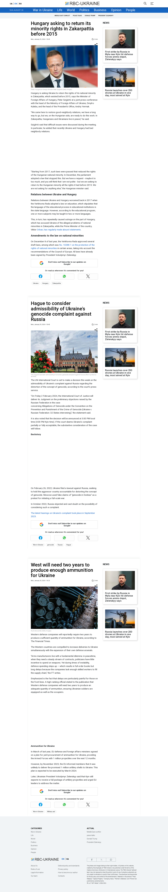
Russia (60, 545)
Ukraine (36, 283)
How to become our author (68, 872)
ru (20, 4)
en (16, 4)
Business (100, 10)
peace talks (77, 15)
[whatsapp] (111, 860)
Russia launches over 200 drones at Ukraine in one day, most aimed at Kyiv (118, 93)
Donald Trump (90, 15)
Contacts (61, 876)
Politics (84, 10)
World (71, 10)
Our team (34, 876)
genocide (50, 545)
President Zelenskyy (105, 15)
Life (59, 10)
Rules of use (35, 869)
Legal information (37, 872)
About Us (34, 866)
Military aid (51, 811)
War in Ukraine (43, 10)
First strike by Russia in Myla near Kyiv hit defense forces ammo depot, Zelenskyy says (119, 55)
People (130, 10)
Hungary (45, 283)
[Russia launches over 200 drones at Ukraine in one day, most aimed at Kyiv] (120, 77)
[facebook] (92, 860)
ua (11, 4)
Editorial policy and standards (68, 866)
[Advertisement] (64, 152)
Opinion (116, 10)
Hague (68, 545)
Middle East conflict (62, 15)
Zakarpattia (56, 283)
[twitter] (101, 860)
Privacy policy (63, 869)
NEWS (106, 22)
